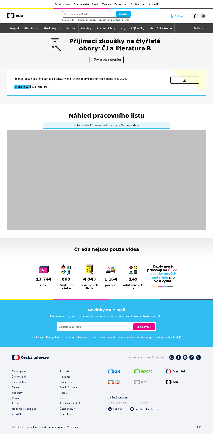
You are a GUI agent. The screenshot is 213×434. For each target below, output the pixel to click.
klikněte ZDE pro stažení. (124, 125)
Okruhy (71, 28)
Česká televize (62, 4)
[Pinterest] (203, 16)
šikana (93, 19)
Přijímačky (137, 28)
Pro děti (134, 4)
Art (144, 4)
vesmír (102, 19)
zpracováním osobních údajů (165, 337)
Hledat (123, 14)
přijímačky (83, 19)
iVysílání (106, 4)
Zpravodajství (81, 4)
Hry (123, 28)
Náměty (86, 28)
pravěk (125, 19)
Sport (95, 4)
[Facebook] (194, 16)
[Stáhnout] (184, 80)
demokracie (114, 19)
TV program (120, 4)
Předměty (50, 28)
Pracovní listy (106, 28)
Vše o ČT (153, 4)
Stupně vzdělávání (21, 28)
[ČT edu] (15, 16)
